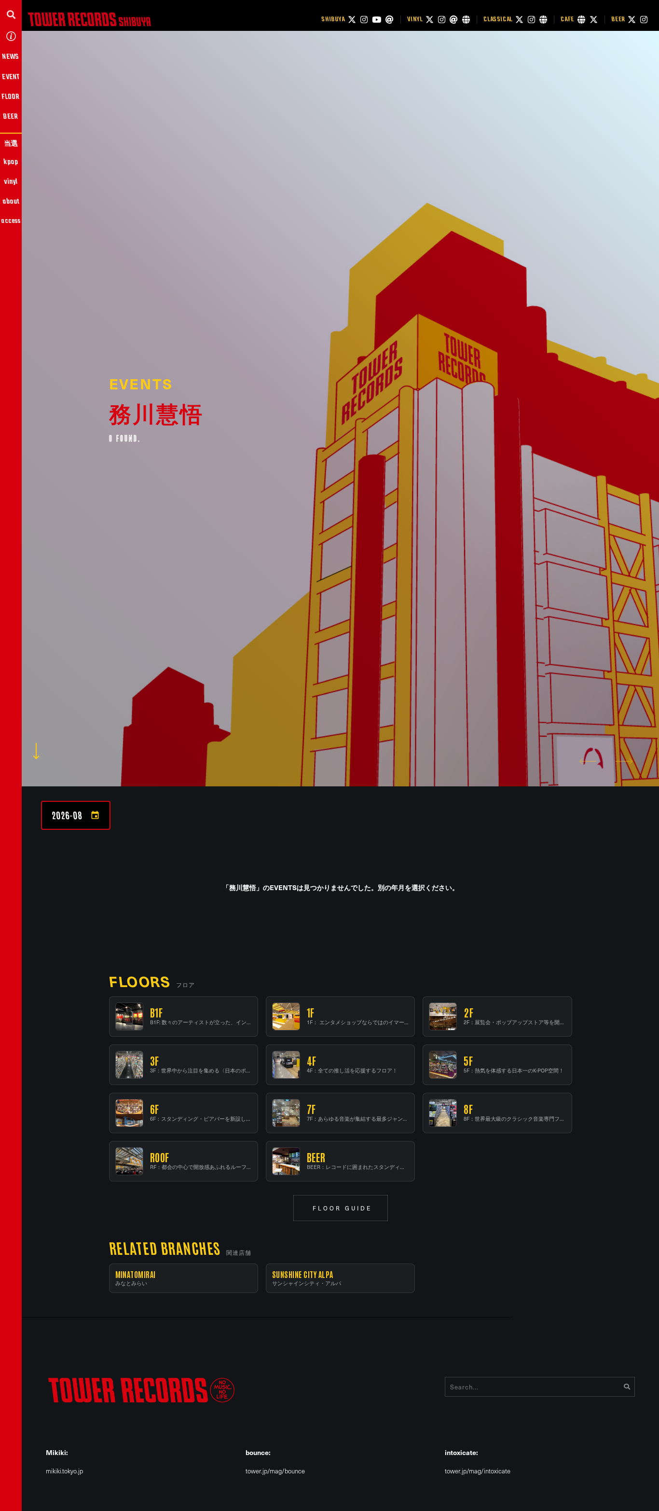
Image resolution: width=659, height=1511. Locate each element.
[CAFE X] (594, 19)
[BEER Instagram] (643, 19)
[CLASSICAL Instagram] (531, 19)
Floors (140, 981)
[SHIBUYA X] (352, 19)
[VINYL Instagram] (441, 19)
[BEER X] (632, 19)
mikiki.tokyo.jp (64, 1471)
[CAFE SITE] (581, 19)
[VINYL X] (430, 19)
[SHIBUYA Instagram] (364, 19)
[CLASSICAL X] (519, 19)
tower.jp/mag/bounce (275, 1471)
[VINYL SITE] (466, 19)
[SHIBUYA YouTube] (376, 19)
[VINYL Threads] (454, 19)
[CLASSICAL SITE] (543, 19)
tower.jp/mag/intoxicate (477, 1471)
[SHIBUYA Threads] (389, 19)
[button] (11, 14)
